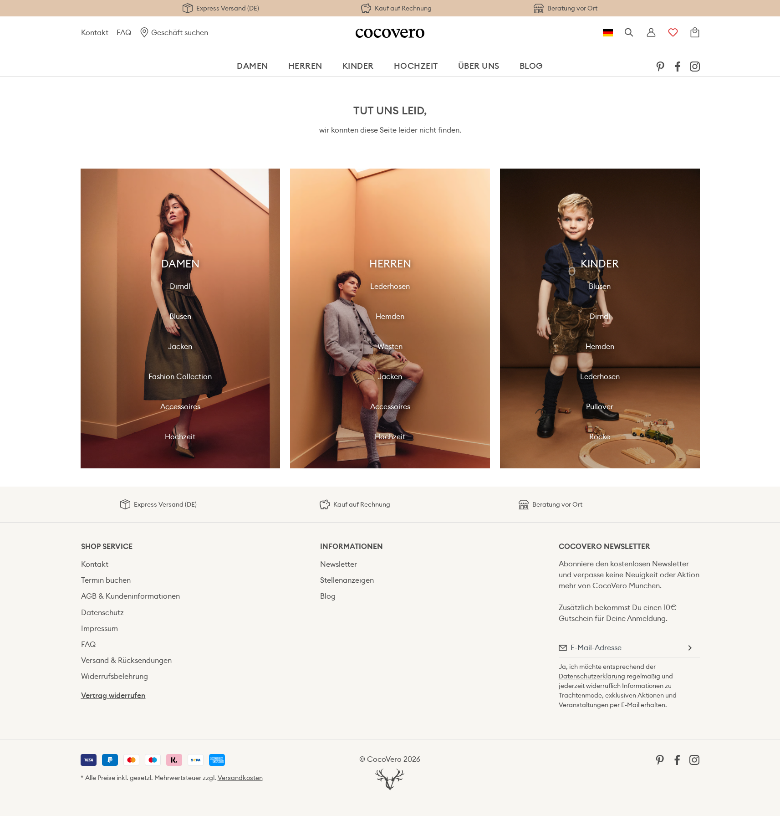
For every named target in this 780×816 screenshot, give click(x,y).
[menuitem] (660, 66)
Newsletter (338, 564)
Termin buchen (106, 580)
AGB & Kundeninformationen (130, 596)
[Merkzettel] (673, 33)
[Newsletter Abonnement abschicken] (689, 648)
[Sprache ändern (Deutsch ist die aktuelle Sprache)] (607, 33)
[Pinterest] (660, 66)
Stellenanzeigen (347, 580)
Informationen (351, 546)
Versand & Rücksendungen (126, 660)
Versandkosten (240, 778)
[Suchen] (629, 33)
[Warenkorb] (695, 33)
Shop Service (107, 546)
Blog (328, 596)
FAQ (124, 32)
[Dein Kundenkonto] (651, 33)
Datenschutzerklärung (592, 676)
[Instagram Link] (695, 66)
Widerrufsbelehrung (114, 676)
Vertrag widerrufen (113, 695)
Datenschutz (102, 612)
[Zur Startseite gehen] (390, 32)
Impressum (99, 628)
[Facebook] (678, 66)
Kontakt (94, 32)
